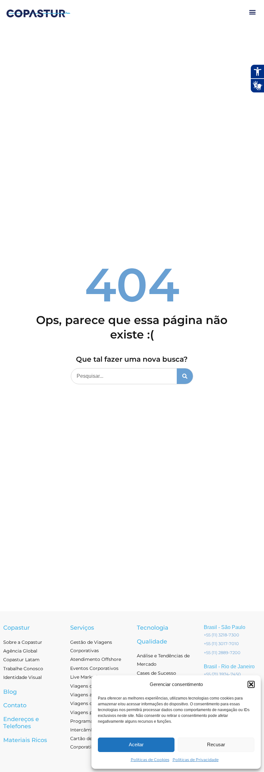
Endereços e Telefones (21, 723)
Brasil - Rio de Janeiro (229, 666)
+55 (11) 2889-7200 (222, 652)
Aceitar (136, 744)
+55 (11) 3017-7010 (221, 643)
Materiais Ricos (25, 740)
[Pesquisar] (185, 376)
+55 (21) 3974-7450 (222, 674)
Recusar (216, 744)
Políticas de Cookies (150, 759)
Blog (10, 691)
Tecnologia (152, 627)
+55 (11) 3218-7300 (221, 634)
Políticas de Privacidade (196, 759)
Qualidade (152, 641)
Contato (14, 705)
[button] (251, 684)
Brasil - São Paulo (224, 627)
